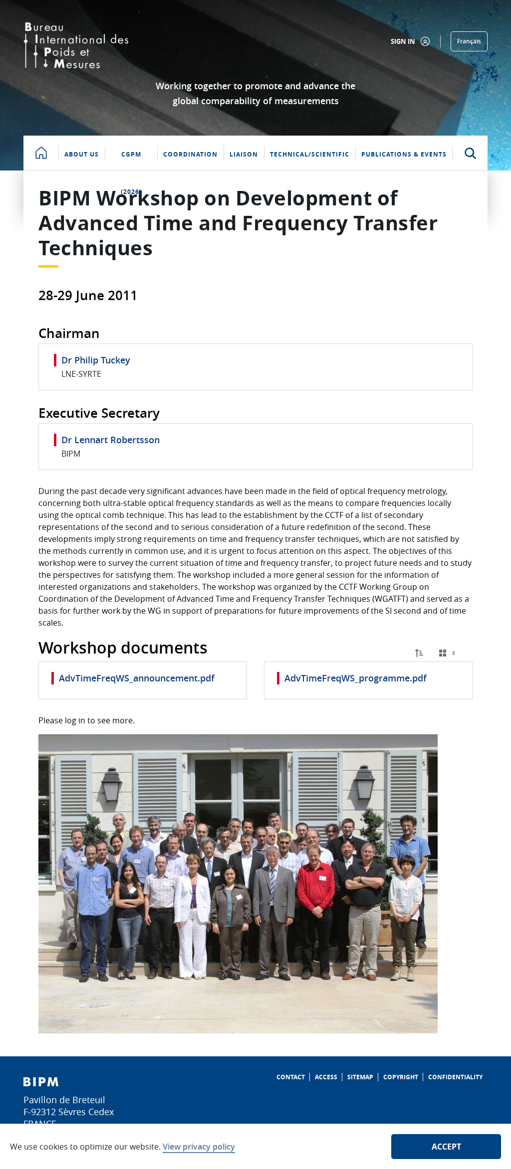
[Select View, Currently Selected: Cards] (448, 653)
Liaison (244, 154)
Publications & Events (404, 154)
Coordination (190, 154)
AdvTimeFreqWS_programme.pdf (355, 678)
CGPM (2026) (131, 160)
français (469, 41)
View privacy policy (199, 1146)
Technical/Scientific (309, 154)
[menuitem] (290, 1077)
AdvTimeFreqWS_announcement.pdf (137, 678)
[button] (419, 653)
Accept (446, 1146)
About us (81, 154)
